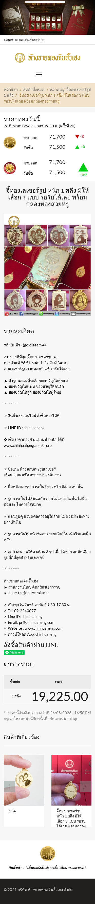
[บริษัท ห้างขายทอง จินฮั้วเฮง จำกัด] (48, 56)
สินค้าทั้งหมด (33, 89)
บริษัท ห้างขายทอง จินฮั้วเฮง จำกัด (45, 889)
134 (12, 811)
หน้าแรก (11, 89)
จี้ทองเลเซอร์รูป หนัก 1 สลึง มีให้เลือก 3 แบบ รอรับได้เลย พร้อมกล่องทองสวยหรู (71, 821)
